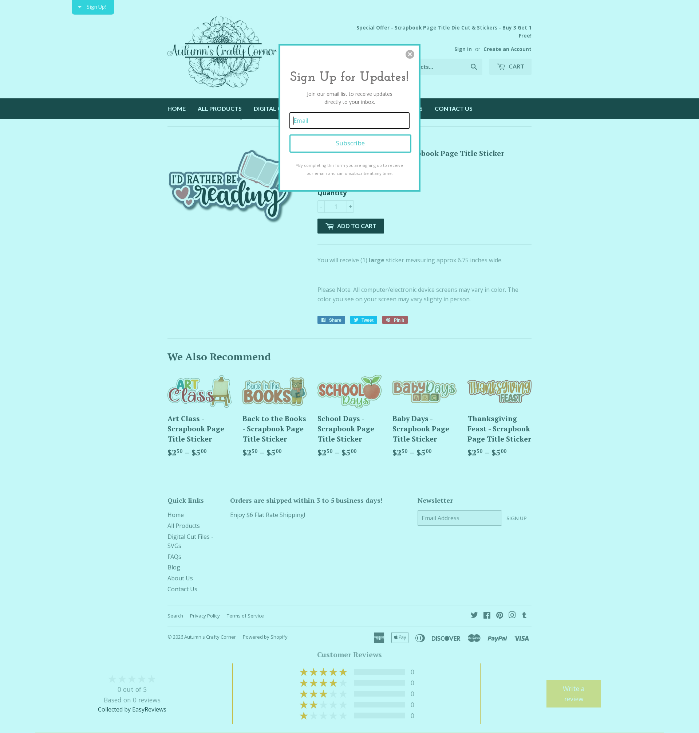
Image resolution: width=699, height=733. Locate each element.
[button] (410, 54)
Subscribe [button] (350, 143)
